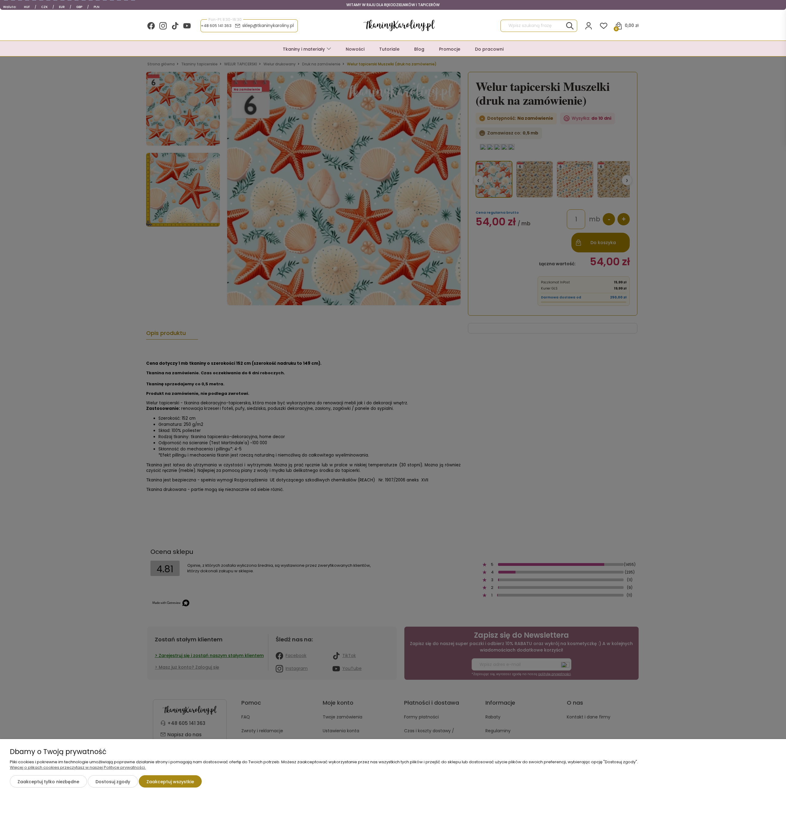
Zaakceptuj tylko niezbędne (48, 782)
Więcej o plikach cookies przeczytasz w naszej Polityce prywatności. (78, 767)
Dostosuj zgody (112, 782)
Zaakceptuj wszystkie (170, 782)
